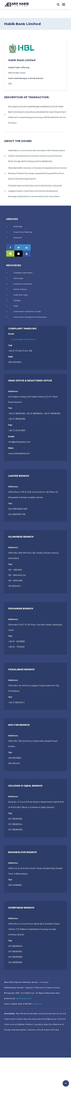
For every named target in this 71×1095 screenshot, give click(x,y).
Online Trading (20, 289)
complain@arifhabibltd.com (23, 339)
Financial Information (22, 284)
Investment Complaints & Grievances (30, 317)
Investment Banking (22, 232)
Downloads (18, 278)
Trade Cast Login (20, 295)
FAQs (15, 306)
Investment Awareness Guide (27, 311)
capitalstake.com (23, 998)
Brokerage (17, 226)
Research (17, 238)
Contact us (37, 1004)
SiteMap (17, 300)
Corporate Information (23, 273)
